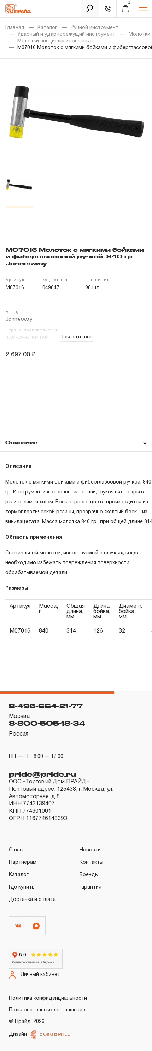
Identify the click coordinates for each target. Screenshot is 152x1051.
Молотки (139, 34)
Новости (90, 850)
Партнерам (22, 862)
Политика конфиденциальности (48, 998)
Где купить (22, 887)
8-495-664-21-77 (46, 706)
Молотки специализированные (55, 41)
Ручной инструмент (94, 27)
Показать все (76, 337)
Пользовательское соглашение (47, 1010)
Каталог (47, 27)
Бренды (89, 875)
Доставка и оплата (32, 899)
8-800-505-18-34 (47, 723)
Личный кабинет (40, 974)
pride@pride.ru (42, 774)
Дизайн (18, 1034)
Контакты (91, 862)
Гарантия (90, 887)
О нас (16, 850)
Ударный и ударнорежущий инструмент (66, 34)
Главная (14, 27)
